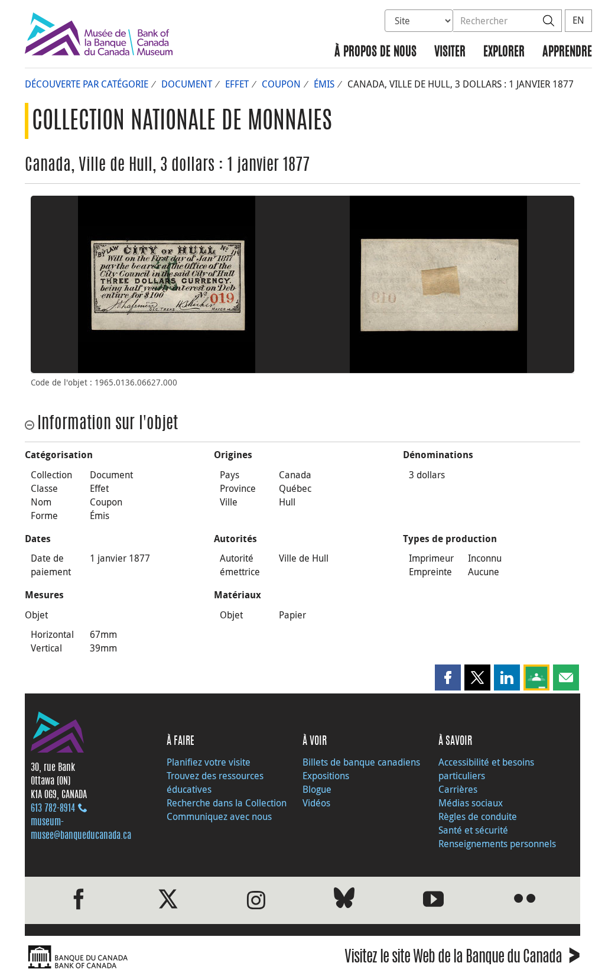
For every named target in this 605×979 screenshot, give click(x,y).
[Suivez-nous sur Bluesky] (344, 900)
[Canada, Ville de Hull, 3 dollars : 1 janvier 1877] (167, 284)
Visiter (450, 52)
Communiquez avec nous (219, 816)
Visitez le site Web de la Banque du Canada (462, 959)
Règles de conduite (477, 816)
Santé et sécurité (473, 830)
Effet (237, 83)
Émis (324, 83)
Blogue (316, 789)
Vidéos (316, 802)
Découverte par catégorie (86, 83)
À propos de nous (375, 52)
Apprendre (567, 52)
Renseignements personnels (497, 843)
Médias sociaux (470, 802)
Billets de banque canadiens (361, 762)
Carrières (457, 789)
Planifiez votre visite (209, 762)
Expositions (325, 775)
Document (186, 83)
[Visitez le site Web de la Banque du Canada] (161, 957)
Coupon (281, 83)
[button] (448, 677)
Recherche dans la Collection (227, 802)
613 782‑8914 (53, 808)
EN (578, 20)
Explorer (504, 52)
